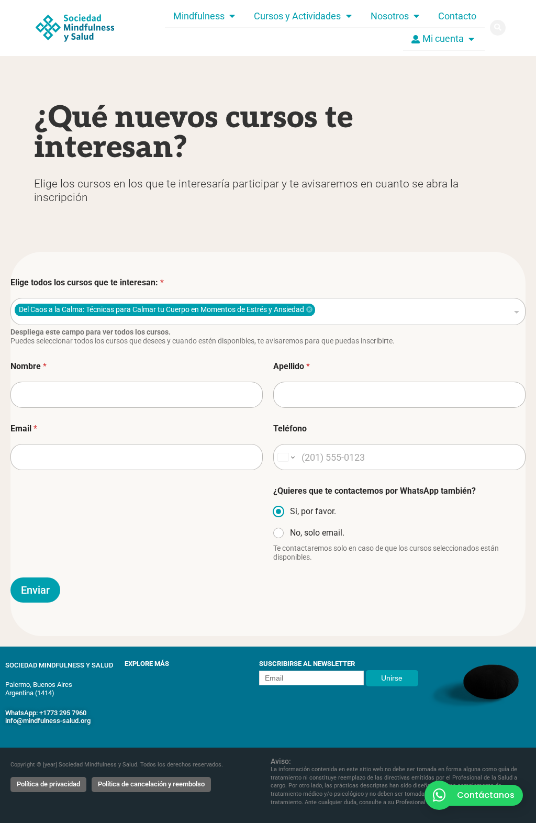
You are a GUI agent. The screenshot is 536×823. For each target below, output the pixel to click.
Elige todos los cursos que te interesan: (87, 282)
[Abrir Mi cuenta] (471, 39)
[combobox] (268, 311)
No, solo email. (317, 533)
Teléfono (290, 428)
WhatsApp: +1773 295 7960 (45, 713)
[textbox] (365, 311)
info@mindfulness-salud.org (48, 721)
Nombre (28, 366)
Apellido (291, 366)
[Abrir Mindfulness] (232, 16)
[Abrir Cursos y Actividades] (348, 16)
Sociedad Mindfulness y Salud (59, 665)
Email (23, 428)
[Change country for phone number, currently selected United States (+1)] (285, 457)
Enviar (35, 590)
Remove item (309, 309)
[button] (498, 28)
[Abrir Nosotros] (416, 16)
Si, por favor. (313, 511)
